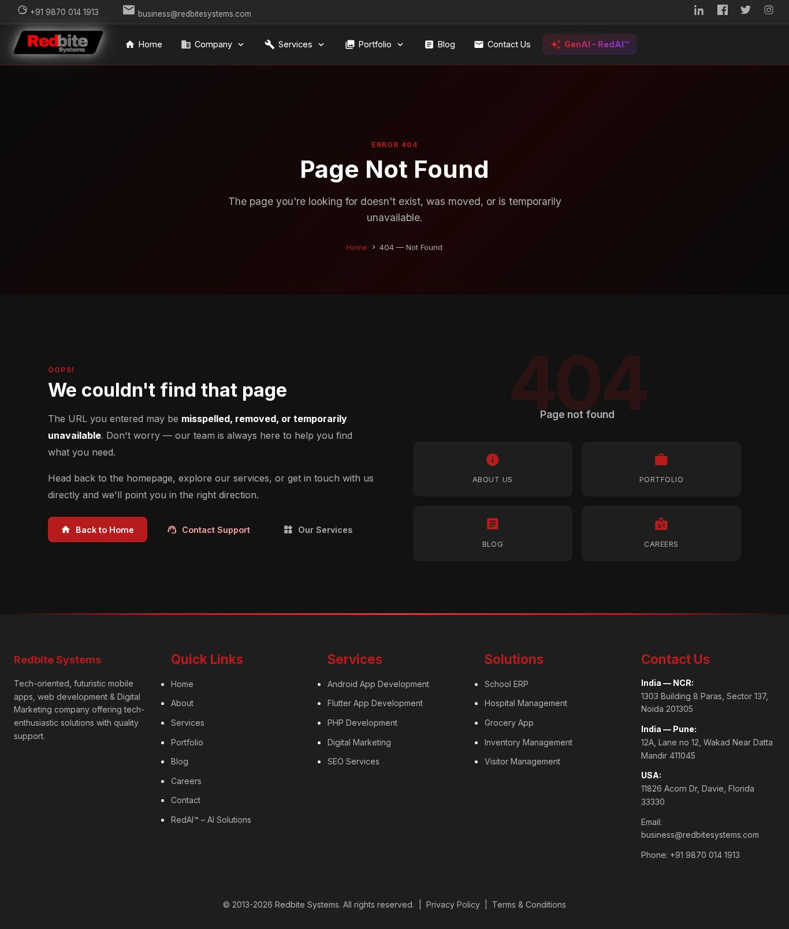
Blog (439, 44)
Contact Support (208, 529)
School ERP (507, 684)
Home (143, 44)
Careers (186, 781)
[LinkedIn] (699, 11)
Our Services (317, 529)
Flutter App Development (375, 703)
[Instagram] (768, 11)
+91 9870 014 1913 (705, 855)
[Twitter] (745, 11)
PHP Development (362, 722)
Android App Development (378, 684)
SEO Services (353, 761)
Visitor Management (522, 761)
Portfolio (375, 44)
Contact (185, 800)
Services (295, 44)
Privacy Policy (453, 904)
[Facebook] (722, 11)
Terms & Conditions (529, 904)
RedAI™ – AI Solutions (211, 819)
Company (213, 44)
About (182, 703)
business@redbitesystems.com (700, 835)
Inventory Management (528, 742)
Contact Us (502, 44)
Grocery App (509, 722)
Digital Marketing (359, 742)
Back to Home (97, 529)
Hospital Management (526, 703)
